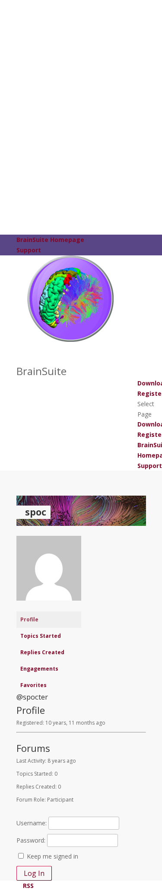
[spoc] (48, 607)
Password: (30, 840)
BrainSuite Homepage (50, 239)
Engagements (39, 668)
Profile (29, 619)
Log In (34, 873)
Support (28, 250)
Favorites (33, 685)
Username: (31, 823)
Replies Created (42, 652)
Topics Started (40, 636)
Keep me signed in (52, 856)
